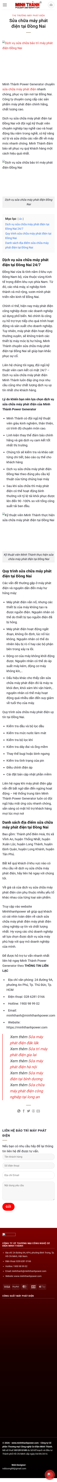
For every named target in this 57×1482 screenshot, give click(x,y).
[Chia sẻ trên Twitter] (28, 1111)
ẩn (20, 218)
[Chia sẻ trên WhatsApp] (18, 1111)
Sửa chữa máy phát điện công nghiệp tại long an (27, 1091)
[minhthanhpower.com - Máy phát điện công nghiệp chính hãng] (28, 4)
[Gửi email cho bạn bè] (38, 1111)
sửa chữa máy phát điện (19, 89)
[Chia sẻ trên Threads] (33, 1111)
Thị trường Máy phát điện (28, 15)
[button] (4, 4)
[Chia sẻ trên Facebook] (23, 1111)
